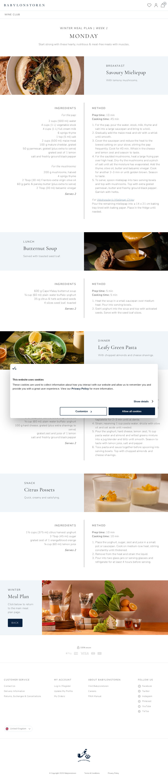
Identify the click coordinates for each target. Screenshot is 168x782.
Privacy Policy (80, 388)
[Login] (156, 5)
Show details (141, 401)
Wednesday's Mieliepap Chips (115, 200)
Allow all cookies (131, 411)
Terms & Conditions (92, 773)
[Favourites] (149, 5)
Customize (81, 411)
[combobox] (18, 729)
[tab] (12, 15)
